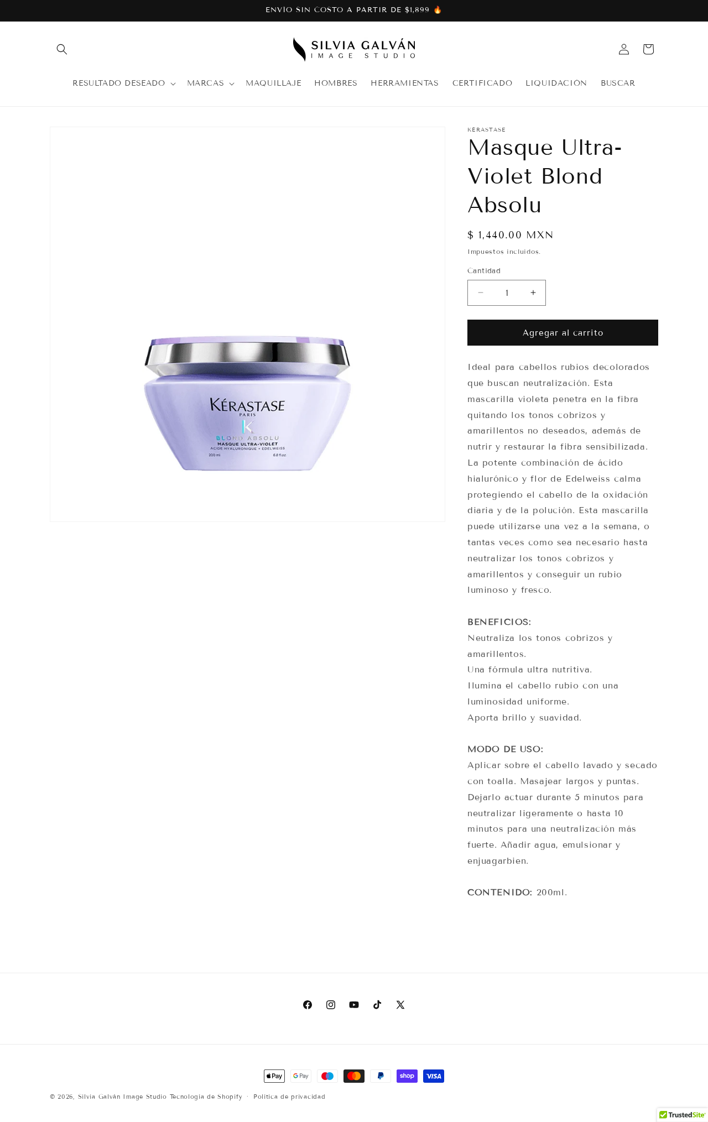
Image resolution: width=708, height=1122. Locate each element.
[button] (62, 49)
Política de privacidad (289, 1096)
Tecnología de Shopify (206, 1096)
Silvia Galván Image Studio (122, 1096)
